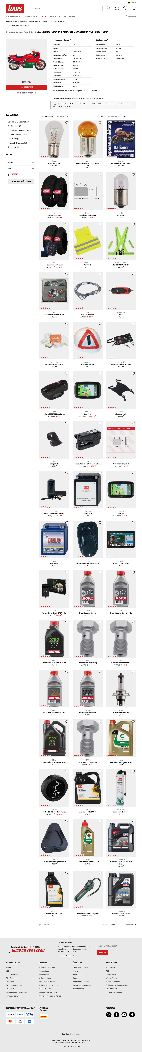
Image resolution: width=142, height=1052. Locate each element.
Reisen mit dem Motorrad (49, 985)
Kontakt (9, 967)
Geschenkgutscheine (14, 985)
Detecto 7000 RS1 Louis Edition (54, 414)
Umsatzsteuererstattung (82, 985)
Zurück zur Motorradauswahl (19, 26)
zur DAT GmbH (98, 98)
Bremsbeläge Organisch (121, 464)
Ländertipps (44, 975)
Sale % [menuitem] (43, 16)
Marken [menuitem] (53, 16)
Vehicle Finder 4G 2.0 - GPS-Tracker (54, 613)
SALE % (15, 174)
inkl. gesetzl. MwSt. (64, 1040)
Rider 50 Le (87, 414)
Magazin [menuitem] (62, 16)
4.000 (121, 315)
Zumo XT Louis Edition (121, 563)
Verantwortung (78, 989)
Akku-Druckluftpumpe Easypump (87, 913)
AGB (107, 971)
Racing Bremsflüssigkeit (87, 712)
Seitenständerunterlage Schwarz (87, 563)
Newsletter (10, 982)
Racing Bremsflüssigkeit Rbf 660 (54, 712)
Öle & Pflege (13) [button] (14, 126)
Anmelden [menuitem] (132, 16)
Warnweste (88, 265)
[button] (132, 3)
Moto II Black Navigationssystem (54, 812)
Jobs (75, 978)
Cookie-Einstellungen (114, 992)
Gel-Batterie (88, 513)
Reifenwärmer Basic (54, 215)
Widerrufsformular (113, 982)
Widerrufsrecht (111, 978)
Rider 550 (121, 513)
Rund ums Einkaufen (81, 982)
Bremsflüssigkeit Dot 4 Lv (87, 613)
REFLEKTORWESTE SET (121, 265)
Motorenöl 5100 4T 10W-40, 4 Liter (54, 762)
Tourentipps (44, 971)
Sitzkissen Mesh (120, 414)
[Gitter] (98, 116)
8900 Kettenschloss (87, 315)
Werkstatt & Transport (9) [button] (18, 143)
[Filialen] (108, 8)
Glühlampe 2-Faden (54, 163)
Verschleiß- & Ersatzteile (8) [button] (18, 122)
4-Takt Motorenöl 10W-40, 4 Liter (121, 762)
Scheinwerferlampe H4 (121, 712)
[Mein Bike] (117, 8)
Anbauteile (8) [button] (13, 147)
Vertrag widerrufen (13, 996)
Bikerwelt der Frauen (47, 967)
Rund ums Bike (45, 989)
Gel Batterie (54, 563)
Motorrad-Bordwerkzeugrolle (121, 364)
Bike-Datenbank (12, 978)
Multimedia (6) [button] (13, 139)
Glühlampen (121, 215)
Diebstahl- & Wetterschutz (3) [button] (19, 130)
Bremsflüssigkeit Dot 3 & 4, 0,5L (121, 613)
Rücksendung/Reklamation (16, 992)
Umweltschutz (111, 989)
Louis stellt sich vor (80, 967)
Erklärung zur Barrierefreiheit (117, 985)
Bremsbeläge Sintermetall (87, 215)
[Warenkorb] (133, 8)
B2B (7, 971)
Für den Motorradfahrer (48, 992)
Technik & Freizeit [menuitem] (30, 16)
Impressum (110, 967)
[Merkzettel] (125, 8)
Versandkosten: (59, 1042)
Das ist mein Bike (27, 87)
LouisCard (10, 989)
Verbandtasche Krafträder (54, 364)
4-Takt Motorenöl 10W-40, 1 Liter (87, 862)
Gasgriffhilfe (54, 464)
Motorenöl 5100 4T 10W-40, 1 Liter (54, 663)
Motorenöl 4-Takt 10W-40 (87, 812)
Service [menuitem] (72, 16)
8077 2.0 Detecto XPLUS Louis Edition (88, 464)
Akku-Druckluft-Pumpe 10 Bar (54, 513)
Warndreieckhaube (87, 364)
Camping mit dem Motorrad (50, 996)
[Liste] (102, 116)
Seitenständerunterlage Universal (54, 862)
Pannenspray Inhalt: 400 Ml (120, 812)
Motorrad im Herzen (47, 982)
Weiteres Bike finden (25, 93)
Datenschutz (111, 975)
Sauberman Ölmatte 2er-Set (54, 315)
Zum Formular (67, 106)
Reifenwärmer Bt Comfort (54, 265)
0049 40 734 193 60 (28, 950)
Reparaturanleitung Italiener (121, 163)
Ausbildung (77, 975)
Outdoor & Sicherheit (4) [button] (17, 135)
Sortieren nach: (113, 116)
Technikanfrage (12, 975)
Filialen (75, 971)
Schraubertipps (45, 978)
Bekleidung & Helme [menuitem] (13, 16)
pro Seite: (60, 116)
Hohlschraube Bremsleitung (87, 663)
